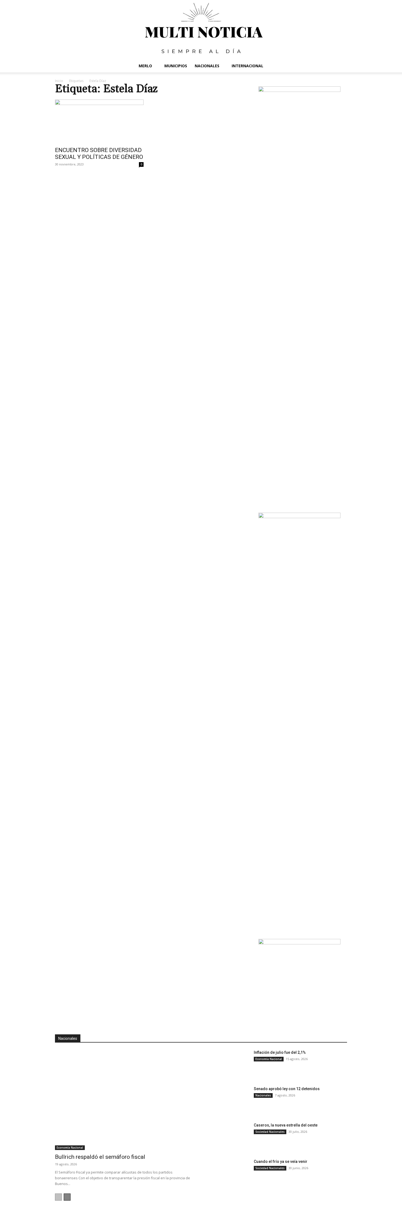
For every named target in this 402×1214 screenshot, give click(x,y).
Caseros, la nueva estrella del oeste (285, 1125)
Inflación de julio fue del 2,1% (280, 1052)
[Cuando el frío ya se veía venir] (228, 1173)
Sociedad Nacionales (270, 1132)
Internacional (247, 65)
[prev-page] (58, 1197)
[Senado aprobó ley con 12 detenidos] (228, 1100)
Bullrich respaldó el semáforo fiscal (100, 1157)
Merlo (145, 65)
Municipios (175, 65)
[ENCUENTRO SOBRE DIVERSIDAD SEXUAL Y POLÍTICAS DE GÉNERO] (99, 121)
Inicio (59, 80)
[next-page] (67, 1197)
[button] (340, 66)
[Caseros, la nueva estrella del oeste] (228, 1137)
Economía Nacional (70, 1147)
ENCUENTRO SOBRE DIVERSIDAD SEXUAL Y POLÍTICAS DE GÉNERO (99, 153)
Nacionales (207, 65)
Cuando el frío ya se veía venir (280, 1161)
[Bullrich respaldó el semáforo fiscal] (124, 1100)
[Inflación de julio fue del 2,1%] (228, 1064)
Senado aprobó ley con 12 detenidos (287, 1089)
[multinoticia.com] (201, 29)
